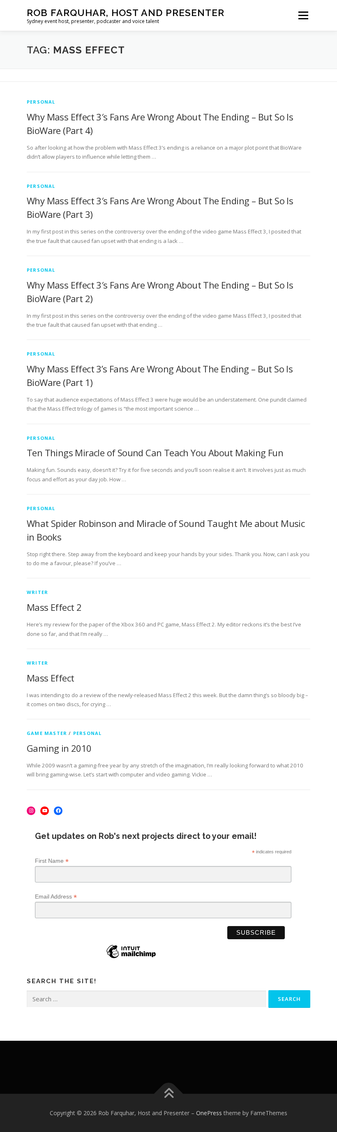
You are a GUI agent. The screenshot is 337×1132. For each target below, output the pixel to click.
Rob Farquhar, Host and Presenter (125, 12)
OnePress (209, 1113)
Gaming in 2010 (59, 748)
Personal (41, 102)
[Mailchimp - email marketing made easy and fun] (131, 957)
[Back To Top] (168, 1093)
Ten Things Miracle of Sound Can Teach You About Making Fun (155, 452)
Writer (37, 592)
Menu (303, 15)
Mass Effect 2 (54, 607)
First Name (52, 861)
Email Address (56, 897)
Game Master (47, 733)
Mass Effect (50, 678)
